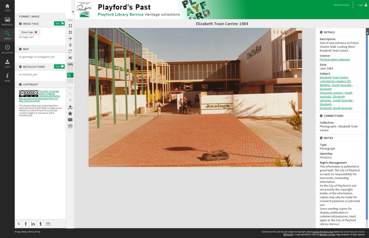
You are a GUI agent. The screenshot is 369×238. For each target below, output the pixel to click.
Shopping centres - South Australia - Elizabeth (336, 94)
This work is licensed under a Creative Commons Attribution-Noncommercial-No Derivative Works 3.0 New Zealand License (39, 96)
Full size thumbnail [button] (70, 26)
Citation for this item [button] (70, 126)
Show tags (27, 32)
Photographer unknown (335, 59)
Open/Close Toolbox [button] (73, 8)
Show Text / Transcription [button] (70, 88)
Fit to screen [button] (70, 32)
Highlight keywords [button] (70, 100)
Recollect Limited (327, 234)
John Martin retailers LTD (335, 81)
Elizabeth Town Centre (334, 77)
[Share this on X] (18, 221)
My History (7, 52)
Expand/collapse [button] (367, 31)
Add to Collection (70, 113)
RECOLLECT (288, 234)
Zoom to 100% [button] (70, 58)
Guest (347, 4)
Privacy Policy (21, 231)
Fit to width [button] (70, 38)
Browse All (7, 24)
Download (70, 107)
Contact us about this (70, 120)
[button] (70, 75)
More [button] (7, 80)
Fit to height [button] (70, 45)
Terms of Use (34, 231)
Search (7, 38)
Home (7, 10)
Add (58, 23)
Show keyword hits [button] (70, 94)
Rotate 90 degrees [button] (70, 51)
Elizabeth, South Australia (336, 108)
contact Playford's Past (323, 231)
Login (7, 66)
